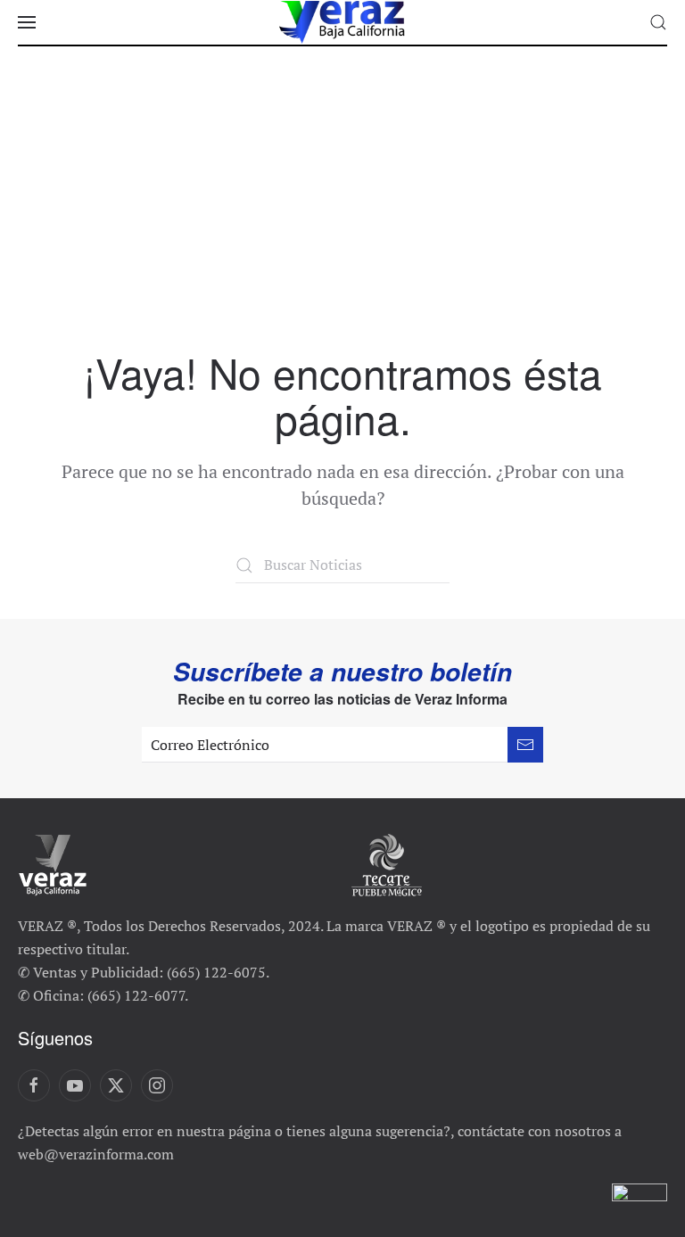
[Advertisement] (342, 216)
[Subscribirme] (525, 745)
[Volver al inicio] (342, 22)
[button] (27, 22)
